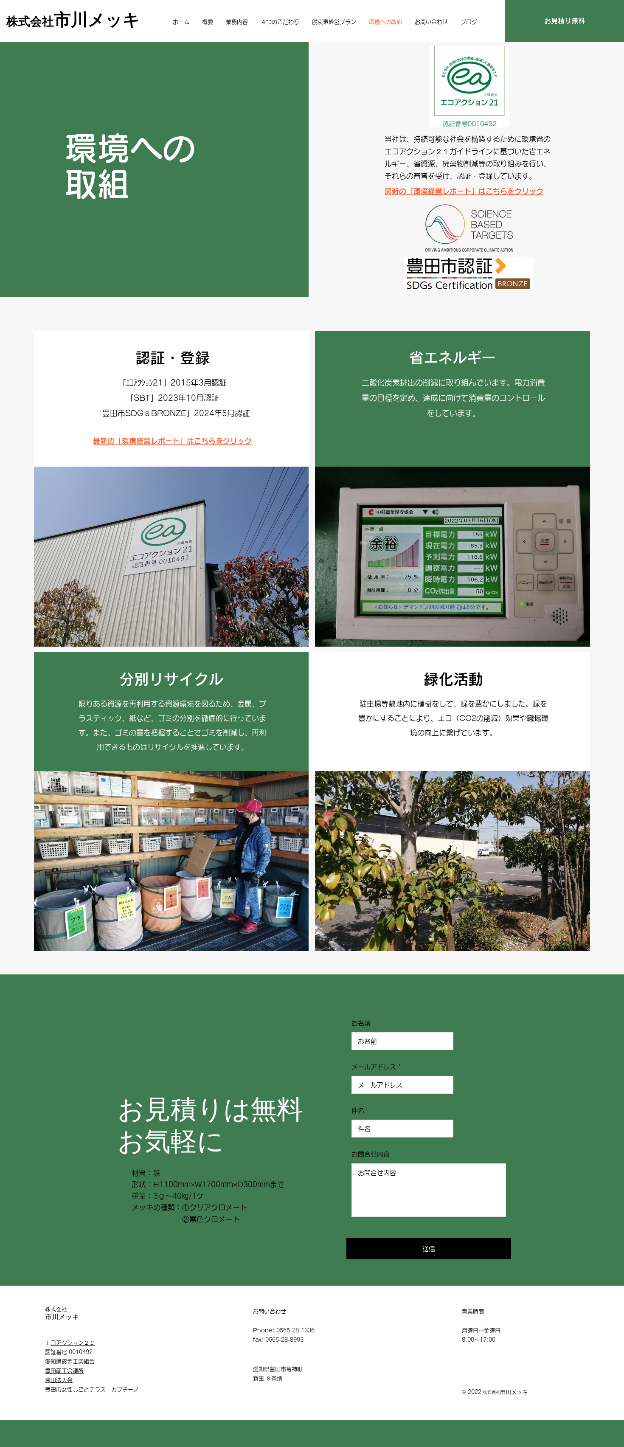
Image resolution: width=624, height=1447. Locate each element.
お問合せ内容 (370, 1154)
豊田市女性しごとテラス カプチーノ (95, 1389)
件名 (357, 1110)
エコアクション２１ (73, 1343)
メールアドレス (373, 1067)
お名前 (361, 1023)
